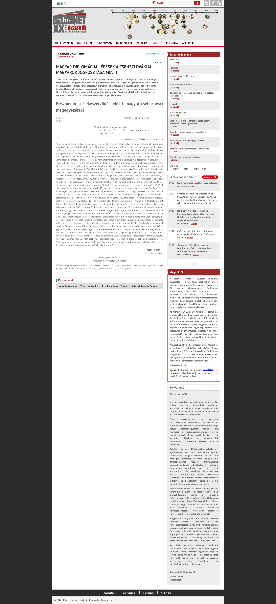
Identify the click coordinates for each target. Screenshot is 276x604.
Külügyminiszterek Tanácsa (144, 286)
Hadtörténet (86, 43)
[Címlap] (70, 21)
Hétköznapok (64, 43)
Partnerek (148, 592)
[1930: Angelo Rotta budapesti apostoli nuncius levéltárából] (144, 18)
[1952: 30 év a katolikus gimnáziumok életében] (167, 28)
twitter (206, 3)
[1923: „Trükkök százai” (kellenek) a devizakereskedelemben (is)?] (137, 23)
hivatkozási (175, 373)
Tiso (82, 286)
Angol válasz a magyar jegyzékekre (187, 142)
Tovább (193, 186)
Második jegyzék (178, 114)
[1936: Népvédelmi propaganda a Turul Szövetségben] (150, 18)
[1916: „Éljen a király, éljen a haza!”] (130, 38)
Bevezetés (175, 61)
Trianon (124, 286)
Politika (141, 43)
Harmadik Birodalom (67, 286)
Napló (155, 43)
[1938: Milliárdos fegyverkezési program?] (153, 28)
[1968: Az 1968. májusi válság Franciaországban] (184, 28)
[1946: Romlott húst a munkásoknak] (161, 33)
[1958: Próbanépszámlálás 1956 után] (173, 33)
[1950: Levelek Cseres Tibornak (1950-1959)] (165, 33)
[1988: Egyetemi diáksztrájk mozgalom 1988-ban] (205, 28)
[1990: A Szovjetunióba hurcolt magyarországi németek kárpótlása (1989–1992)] (207, 18)
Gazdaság (105, 43)
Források (174, 69)
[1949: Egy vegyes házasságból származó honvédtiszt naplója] (164, 18)
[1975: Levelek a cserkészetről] (191, 18)
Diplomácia (171, 43)
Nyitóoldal (109, 592)
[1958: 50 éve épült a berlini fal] (173, 28)
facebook (213, 3)
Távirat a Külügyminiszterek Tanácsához (189, 150)
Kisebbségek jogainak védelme (185, 158)
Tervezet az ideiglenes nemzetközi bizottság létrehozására (192, 95)
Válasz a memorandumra (182, 86)
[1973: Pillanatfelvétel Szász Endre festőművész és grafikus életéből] (189, 33)
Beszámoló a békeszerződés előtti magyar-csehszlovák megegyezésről (191, 123)
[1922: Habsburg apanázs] (136, 18)
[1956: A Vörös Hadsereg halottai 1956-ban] (171, 23)
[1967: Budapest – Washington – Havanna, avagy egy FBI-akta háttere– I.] (183, 23)
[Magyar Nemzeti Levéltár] (61, 5)
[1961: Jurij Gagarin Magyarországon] (177, 23)
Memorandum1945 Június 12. (184, 77)
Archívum (188, 43)
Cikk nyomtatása (154, 53)
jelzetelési (208, 370)
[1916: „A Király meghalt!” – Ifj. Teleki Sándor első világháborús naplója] (130, 28)
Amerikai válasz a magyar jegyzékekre (188, 133)
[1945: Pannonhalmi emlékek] (160, 23)
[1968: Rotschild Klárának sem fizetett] (184, 18)
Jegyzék (174, 105)
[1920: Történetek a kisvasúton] (134, 23)
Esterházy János (110, 286)
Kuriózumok (124, 43)
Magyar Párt (93, 286)
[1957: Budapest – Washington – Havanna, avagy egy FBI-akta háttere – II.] (172, 18)
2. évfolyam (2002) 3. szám (70, 53)
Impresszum (129, 592)
